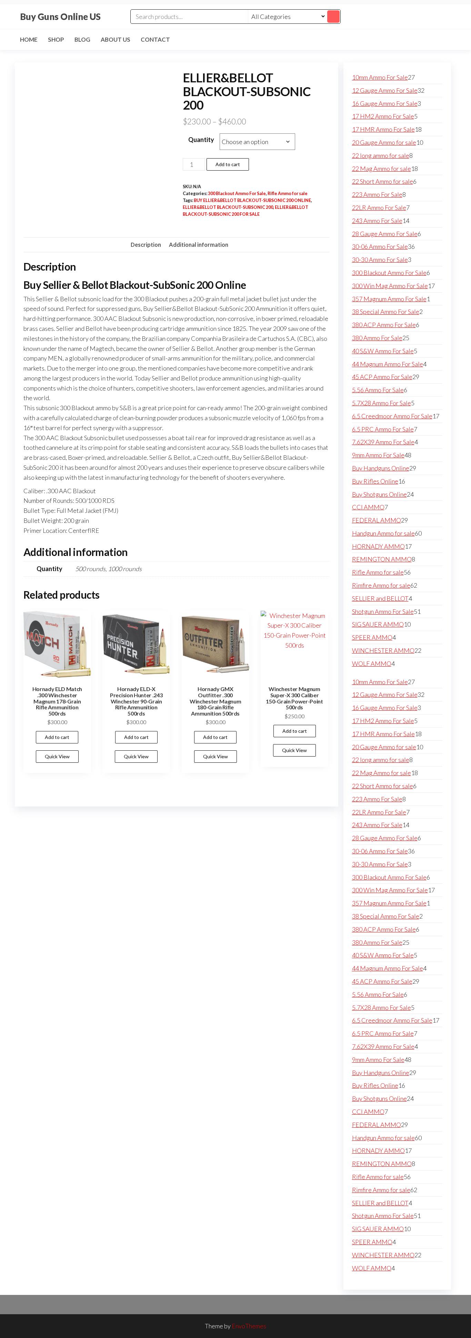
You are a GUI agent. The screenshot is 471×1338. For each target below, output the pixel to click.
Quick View (57, 756)
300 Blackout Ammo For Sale (237, 193)
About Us (115, 39)
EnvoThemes (249, 1326)
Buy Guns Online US (60, 16)
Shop (56, 39)
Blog (82, 39)
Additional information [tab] (198, 244)
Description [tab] (146, 244)
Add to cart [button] (57, 737)
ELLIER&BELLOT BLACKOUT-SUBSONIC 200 (228, 207)
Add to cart (228, 164)
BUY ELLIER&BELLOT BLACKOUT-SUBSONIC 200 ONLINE (252, 200)
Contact (155, 39)
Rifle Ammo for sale (288, 193)
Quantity (201, 139)
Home (29, 39)
